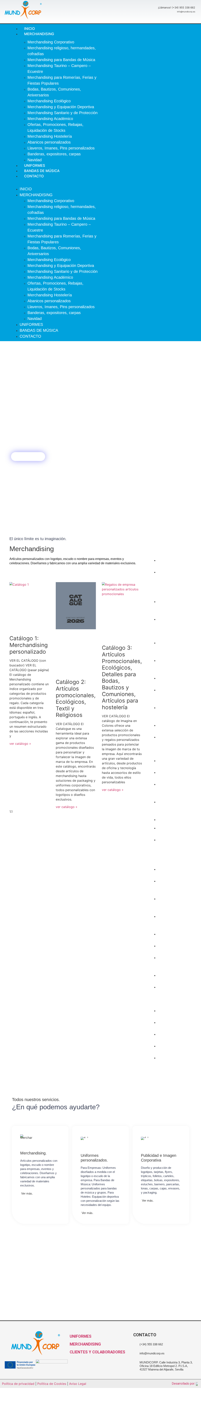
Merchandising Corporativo (50, 42)
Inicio (26, 189)
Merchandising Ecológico (49, 101)
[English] (155, 180)
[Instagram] (128, 182)
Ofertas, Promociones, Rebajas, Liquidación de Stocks (177, 746)
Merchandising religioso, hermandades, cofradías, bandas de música (177, 584)
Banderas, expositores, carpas (54, 154)
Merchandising (39, 34)
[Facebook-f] (112, 182)
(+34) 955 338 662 (151, 1344)
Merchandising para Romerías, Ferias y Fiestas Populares (178, 628)
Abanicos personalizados (49, 142)
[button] (56, 181)
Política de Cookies (51, 1384)
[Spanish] (155, 185)
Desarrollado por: (183, 1383)
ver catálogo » (20, 744)
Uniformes (31, 324)
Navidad (34, 318)
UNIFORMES (80, 1336)
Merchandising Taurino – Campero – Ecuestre (177, 648)
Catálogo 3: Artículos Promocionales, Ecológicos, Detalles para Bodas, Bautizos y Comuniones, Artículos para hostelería (122, 677)
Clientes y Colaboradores (97, 1352)
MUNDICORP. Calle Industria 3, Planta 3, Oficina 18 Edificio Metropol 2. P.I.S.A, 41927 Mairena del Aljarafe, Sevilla (166, 1366)
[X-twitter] (120, 182)
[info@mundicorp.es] (135, 1351)
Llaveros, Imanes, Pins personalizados (61, 148)
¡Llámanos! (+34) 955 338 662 (176, 7)
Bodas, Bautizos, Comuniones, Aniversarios (176, 666)
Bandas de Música (39, 330)
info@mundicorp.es (152, 1353)
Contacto (34, 176)
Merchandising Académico (50, 118)
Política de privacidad (18, 1384)
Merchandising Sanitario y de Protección (62, 113)
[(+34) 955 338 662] (135, 1342)
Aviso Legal (77, 1384)
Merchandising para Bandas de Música (61, 60)
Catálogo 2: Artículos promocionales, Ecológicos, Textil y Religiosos (76, 698)
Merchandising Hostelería (49, 136)
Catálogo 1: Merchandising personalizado (28, 645)
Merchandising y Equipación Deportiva (60, 107)
